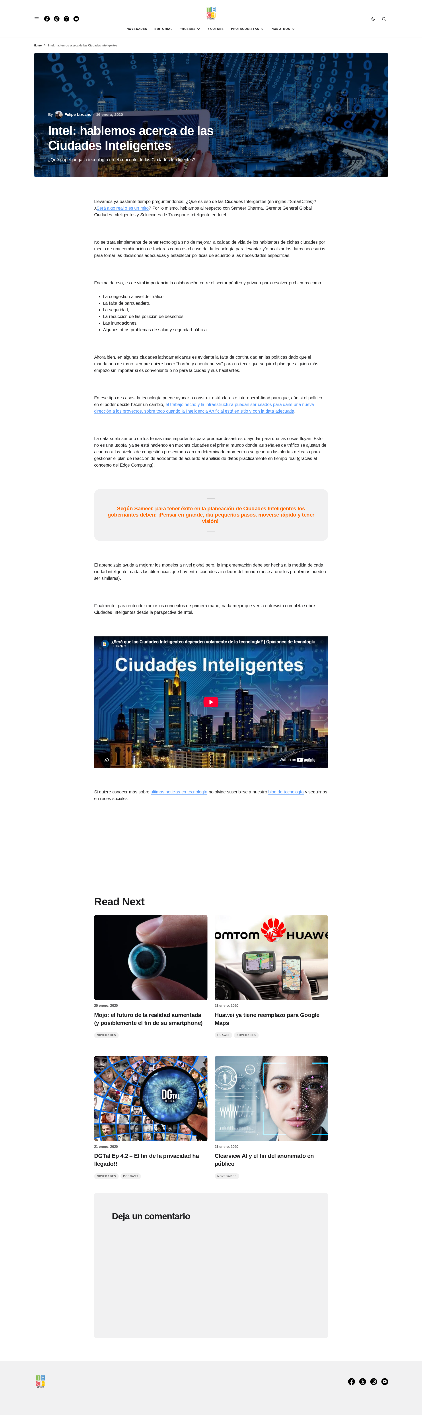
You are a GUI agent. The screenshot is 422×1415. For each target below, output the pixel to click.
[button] (36, 18)
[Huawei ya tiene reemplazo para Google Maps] (271, 957)
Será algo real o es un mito (123, 208)
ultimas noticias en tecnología (179, 791)
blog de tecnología (285, 791)
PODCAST (130, 1176)
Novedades (106, 1035)
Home (38, 45)
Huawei (223, 1035)
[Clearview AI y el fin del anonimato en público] (271, 1098)
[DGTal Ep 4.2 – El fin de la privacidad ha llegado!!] (151, 1098)
